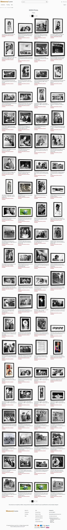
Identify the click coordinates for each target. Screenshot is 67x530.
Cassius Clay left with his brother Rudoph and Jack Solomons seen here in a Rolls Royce (41, 58)
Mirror (6, 7)
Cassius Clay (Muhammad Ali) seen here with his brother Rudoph (9, 104)
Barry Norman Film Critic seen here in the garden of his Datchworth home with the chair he (25, 219)
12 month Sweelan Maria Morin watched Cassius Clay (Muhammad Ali (25, 310)
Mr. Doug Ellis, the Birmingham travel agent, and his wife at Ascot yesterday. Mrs (41, 173)
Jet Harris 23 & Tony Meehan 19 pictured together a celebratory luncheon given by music (24, 127)
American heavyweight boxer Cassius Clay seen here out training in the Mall (57, 287)
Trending (8, 4)
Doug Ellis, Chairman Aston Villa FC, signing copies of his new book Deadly (57, 356)
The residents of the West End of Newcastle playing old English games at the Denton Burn (9, 242)
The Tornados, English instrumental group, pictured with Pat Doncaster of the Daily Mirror (9, 127)
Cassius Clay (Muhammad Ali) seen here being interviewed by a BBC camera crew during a (41, 81)
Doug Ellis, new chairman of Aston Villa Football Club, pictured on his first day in (57, 310)
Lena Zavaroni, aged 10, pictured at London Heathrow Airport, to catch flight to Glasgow (40, 35)
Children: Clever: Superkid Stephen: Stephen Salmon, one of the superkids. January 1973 (57, 242)
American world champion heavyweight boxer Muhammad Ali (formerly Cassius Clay (25, 58)
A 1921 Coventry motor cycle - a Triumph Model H (40, 127)
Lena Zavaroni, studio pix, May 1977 (8, 34)
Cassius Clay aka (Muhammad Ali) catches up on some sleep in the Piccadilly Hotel (8, 310)
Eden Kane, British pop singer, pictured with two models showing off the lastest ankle (57, 150)
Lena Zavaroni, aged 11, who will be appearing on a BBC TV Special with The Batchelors (41, 104)
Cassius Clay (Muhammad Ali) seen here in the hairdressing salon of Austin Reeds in (57, 81)
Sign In (65, 4)
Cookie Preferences (39, 521)
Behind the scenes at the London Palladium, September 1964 (24, 173)
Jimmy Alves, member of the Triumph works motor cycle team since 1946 (25, 356)
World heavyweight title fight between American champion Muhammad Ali (57, 58)
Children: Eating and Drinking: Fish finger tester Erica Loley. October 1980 (57, 219)
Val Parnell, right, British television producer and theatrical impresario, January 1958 (24, 242)
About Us (26, 510)
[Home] (6, 2)
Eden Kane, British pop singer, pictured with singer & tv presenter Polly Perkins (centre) (9, 356)
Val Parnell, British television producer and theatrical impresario (9, 219)
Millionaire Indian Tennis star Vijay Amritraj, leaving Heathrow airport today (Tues (40, 219)
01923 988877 (52, 512)
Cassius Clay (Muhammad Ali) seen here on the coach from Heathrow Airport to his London (41, 265)
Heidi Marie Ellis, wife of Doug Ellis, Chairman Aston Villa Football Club (24, 333)
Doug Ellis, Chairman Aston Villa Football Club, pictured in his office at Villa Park (9, 379)
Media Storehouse (20, 526)
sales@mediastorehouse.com (55, 514)
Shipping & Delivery (39, 516)
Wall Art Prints (2, 7)
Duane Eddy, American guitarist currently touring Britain (24, 150)
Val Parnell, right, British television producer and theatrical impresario (57, 471)
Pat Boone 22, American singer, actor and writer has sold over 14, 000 (8, 173)
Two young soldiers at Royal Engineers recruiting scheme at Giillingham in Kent (57, 173)
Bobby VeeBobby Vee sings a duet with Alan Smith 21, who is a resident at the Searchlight (9, 333)
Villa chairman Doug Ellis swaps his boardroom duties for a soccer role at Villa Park (25, 81)
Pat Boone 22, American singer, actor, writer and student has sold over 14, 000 (41, 150)
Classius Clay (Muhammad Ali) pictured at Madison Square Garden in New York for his (25, 287)
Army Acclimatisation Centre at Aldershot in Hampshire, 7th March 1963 (56, 104)
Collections (3, 4)
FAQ (36, 510)
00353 (12, 7)
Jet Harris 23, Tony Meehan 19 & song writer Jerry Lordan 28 (9, 150)
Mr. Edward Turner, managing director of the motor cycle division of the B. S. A (41, 333)
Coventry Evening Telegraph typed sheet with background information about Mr (41, 356)
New (12, 4)
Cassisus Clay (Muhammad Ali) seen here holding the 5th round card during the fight (9, 81)
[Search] (46, 1)
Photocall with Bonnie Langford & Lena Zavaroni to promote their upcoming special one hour (25, 35)
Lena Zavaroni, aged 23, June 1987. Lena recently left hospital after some (9, 58)
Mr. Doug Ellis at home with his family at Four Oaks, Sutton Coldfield (9, 264)
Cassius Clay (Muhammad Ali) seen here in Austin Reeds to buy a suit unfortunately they (25, 265)
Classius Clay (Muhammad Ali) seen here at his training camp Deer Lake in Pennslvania (57, 265)
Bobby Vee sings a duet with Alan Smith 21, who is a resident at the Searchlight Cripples (57, 127)
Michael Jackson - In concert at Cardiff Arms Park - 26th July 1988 (41, 310)
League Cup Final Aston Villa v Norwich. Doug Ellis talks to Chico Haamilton (25, 104)
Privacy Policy (37, 512)
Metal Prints (37, 519)
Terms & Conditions (39, 517)
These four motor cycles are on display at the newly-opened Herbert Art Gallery (57, 333)
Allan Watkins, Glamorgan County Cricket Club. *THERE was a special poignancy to (8, 196)
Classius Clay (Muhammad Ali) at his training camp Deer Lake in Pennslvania (9, 287)
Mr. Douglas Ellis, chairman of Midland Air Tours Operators (41, 242)
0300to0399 (9, 7)
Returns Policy (38, 514)
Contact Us (51, 510)
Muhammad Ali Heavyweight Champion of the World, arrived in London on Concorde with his (41, 287)
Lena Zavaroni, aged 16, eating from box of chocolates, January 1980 (57, 35)
